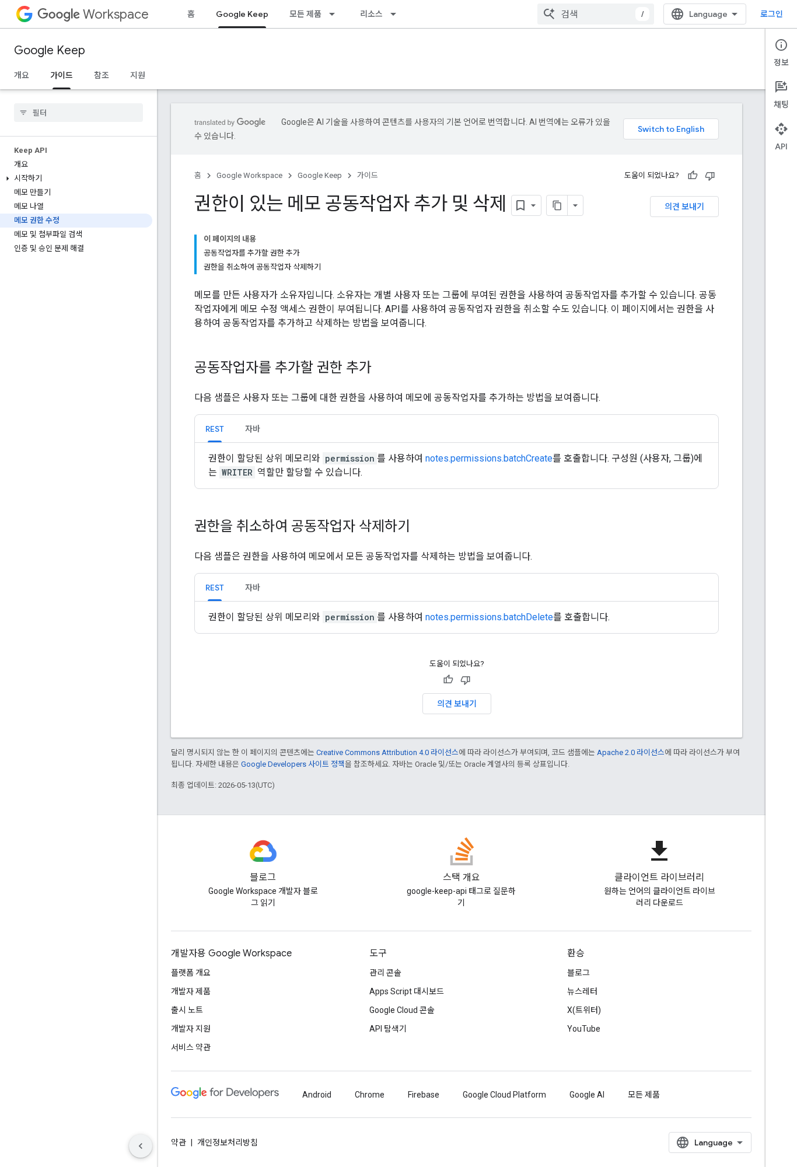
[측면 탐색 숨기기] (140, 1146)
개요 (21, 75)
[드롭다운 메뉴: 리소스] (397, 14)
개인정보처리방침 (227, 1142)
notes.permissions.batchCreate (489, 458)
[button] (76, 179)
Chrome (369, 1094)
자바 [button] (252, 429)
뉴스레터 (582, 991)
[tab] (215, 428)
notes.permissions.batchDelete (489, 617)
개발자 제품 (191, 991)
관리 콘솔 (385, 972)
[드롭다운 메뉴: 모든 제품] (335, 14)
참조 (101, 75)
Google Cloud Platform (504, 1094)
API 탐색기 (388, 1028)
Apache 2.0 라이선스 (631, 752)
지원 (137, 75)
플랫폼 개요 (191, 972)
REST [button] (214, 429)
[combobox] (595, 14)
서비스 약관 (191, 1047)
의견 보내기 (684, 206)
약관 (178, 1142)
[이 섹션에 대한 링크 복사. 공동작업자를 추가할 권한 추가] (383, 369)
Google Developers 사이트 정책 (293, 764)
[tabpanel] (456, 466)
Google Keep (242, 14)
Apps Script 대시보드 (406, 991)
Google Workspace (249, 175)
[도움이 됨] (692, 175)
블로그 (578, 972)
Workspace (116, 14)
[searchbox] (78, 112)
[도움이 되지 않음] (710, 175)
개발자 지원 (191, 1028)
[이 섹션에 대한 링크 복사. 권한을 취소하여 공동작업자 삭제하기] (422, 527)
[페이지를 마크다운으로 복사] (557, 205)
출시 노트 (187, 1010)
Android (316, 1094)
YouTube (583, 1028)
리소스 (371, 14)
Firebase (423, 1094)
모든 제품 (305, 14)
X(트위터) (584, 1010)
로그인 (771, 14)
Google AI (586, 1094)
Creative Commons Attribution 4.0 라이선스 (387, 752)
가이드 (61, 75)
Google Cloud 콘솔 (402, 1010)
